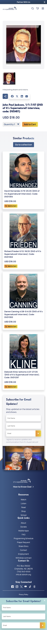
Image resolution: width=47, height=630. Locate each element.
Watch (23, 499)
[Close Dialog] (44, 600)
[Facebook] (12, 96)
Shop (23, 511)
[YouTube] (25, 586)
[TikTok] (30, 586)
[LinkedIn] (22, 96)
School (23, 515)
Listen (23, 503)
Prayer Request (23, 542)
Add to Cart (30, 124)
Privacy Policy (23, 594)
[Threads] (34, 586)
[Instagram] (17, 586)
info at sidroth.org (23, 574)
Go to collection (23, 144)
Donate (23, 527)
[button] (44, 2)
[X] (17, 96)
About (23, 523)
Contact (23, 550)
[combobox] (12, 124)
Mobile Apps (23, 530)
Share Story (23, 546)
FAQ (23, 534)
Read (23, 507)
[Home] (10, 8)
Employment (23, 554)
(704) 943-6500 (23, 571)
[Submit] (38, 433)
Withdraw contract (23, 558)
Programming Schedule (23, 538)
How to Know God (22, 486)
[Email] (26, 96)
